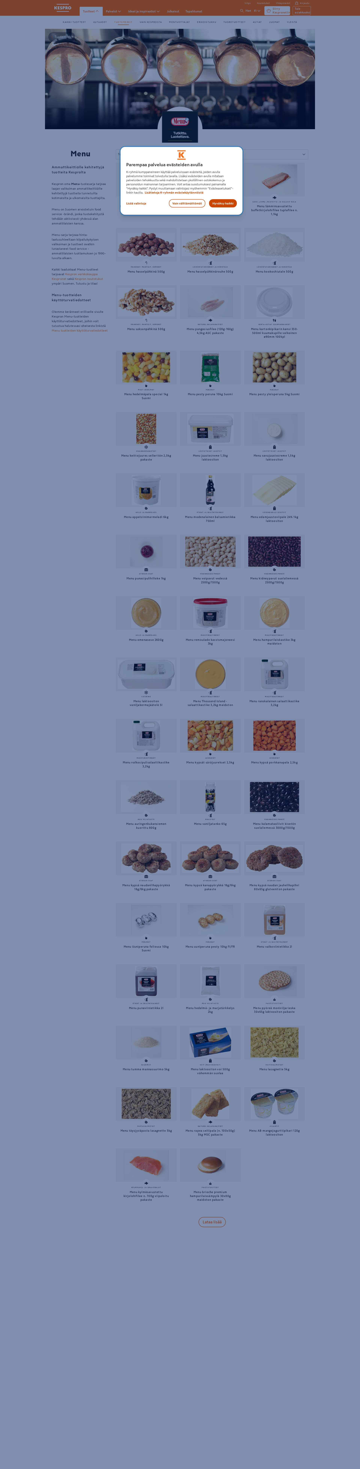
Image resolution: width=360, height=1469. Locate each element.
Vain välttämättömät (187, 203)
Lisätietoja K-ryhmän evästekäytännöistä (173, 192)
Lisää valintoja (136, 203)
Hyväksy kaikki (222, 203)
